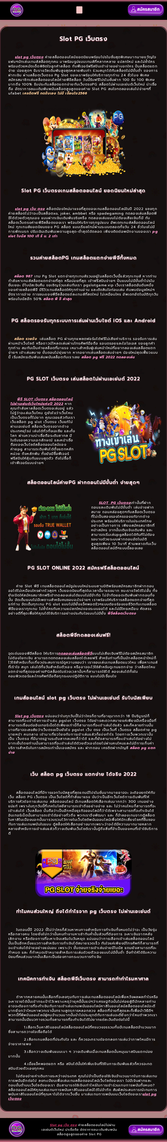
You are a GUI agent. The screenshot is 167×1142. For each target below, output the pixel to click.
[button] (79, 10)
